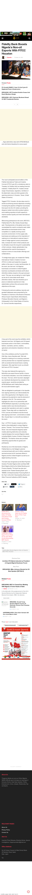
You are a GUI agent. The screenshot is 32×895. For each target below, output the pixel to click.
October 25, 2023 (18, 57)
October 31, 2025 (15, 609)
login (7, 622)
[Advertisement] (16, 16)
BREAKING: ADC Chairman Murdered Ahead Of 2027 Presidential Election (15, 98)
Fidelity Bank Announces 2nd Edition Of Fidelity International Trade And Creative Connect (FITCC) (7, 516)
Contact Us (5, 832)
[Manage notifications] (28, 891)
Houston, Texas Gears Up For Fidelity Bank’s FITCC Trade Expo (21, 514)
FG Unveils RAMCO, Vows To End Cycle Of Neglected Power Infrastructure (14, 88)
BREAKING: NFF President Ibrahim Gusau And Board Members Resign (16, 93)
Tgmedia (9, 57)
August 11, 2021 (7, 616)
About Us (4, 827)
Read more (6, 598)
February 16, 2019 (13, 588)
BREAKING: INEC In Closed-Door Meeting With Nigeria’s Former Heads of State (15, 585)
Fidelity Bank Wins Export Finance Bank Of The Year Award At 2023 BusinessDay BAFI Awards (7, 536)
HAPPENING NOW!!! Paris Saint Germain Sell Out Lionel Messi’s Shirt (16, 613)
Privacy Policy (6, 830)
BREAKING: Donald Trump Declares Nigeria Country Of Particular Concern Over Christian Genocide (19, 604)
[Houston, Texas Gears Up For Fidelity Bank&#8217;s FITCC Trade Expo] (21, 507)
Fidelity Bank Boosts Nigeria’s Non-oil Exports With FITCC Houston (15, 550)
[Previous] (14, 104)
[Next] (17, 104)
